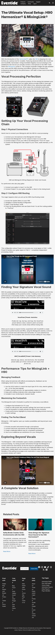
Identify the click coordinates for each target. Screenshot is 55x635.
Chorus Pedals (46, 585)
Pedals (4, 583)
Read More (6, 551)
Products (23, 1)
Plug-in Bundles (46, 591)
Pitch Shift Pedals (46, 583)
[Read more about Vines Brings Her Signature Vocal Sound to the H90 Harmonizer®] (40, 524)
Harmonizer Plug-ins (47, 587)
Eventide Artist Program (14, 599)
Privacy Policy (37, 630)
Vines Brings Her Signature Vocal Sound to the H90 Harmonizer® (38, 535)
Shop (29, 3)
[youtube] (45, 567)
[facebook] (39, 567)
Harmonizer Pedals (47, 581)
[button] (49, 3)
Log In (35, 3)
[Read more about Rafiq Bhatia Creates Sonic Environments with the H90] (15, 524)
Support (38, 1)
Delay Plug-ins (46, 589)
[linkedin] (47, 570)
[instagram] (42, 567)
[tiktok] (48, 567)
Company (23, 3)
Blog (13, 585)
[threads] (51, 567)
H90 (36, 59)
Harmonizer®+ (23, 59)
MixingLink (11, 66)
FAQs (23, 583)
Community (31, 1)
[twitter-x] (44, 570)
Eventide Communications (34, 613)
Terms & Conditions (27, 630)
